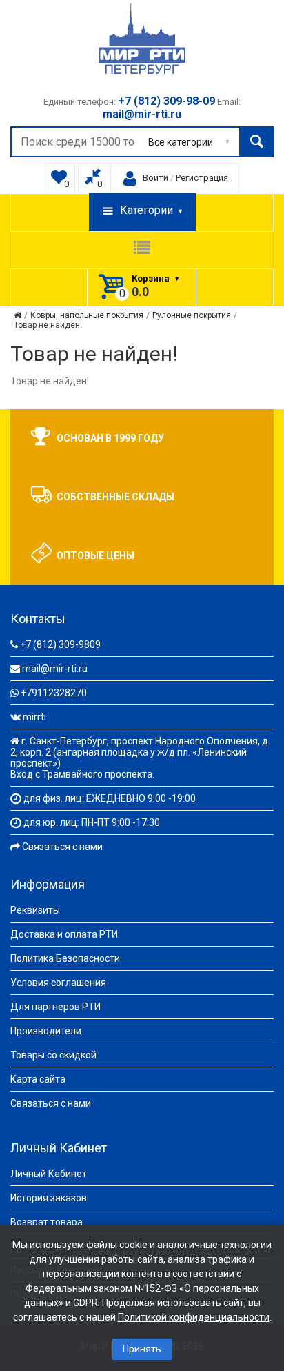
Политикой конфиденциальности (194, 1317)
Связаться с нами (62, 846)
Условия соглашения (58, 982)
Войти (155, 177)
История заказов (48, 1197)
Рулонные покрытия (191, 315)
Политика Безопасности (65, 958)
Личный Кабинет (48, 1173)
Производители (45, 1030)
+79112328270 (54, 692)
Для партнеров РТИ (55, 1006)
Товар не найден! (48, 325)
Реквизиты (35, 910)
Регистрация (202, 177)
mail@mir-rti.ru (55, 668)
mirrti (34, 716)
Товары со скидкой (53, 1055)
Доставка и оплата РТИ (64, 934)
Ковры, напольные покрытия (86, 315)
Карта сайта (37, 1079)
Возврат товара (46, 1221)
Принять (142, 1348)
